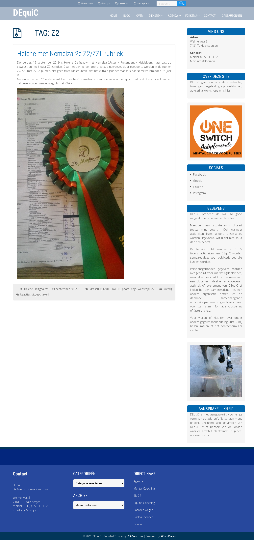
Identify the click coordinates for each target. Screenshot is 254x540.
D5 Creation (135, 536)
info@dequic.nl (206, 61)
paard (125, 289)
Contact (210, 15)
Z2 (153, 289)
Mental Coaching (145, 488)
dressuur (95, 289)
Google (105, 3)
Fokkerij (191, 15)
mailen (204, 326)
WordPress (168, 536)
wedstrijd (144, 289)
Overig (168, 289)
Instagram (143, 3)
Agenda (173, 15)
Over (139, 15)
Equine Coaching (144, 503)
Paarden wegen (143, 510)
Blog (126, 15)
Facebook (87, 3)
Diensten (155, 15)
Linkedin (123, 3)
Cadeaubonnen (232, 15)
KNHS (107, 289)
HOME (113, 15)
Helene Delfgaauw (36, 289)
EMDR (137, 495)
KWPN (116, 289)
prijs (133, 289)
